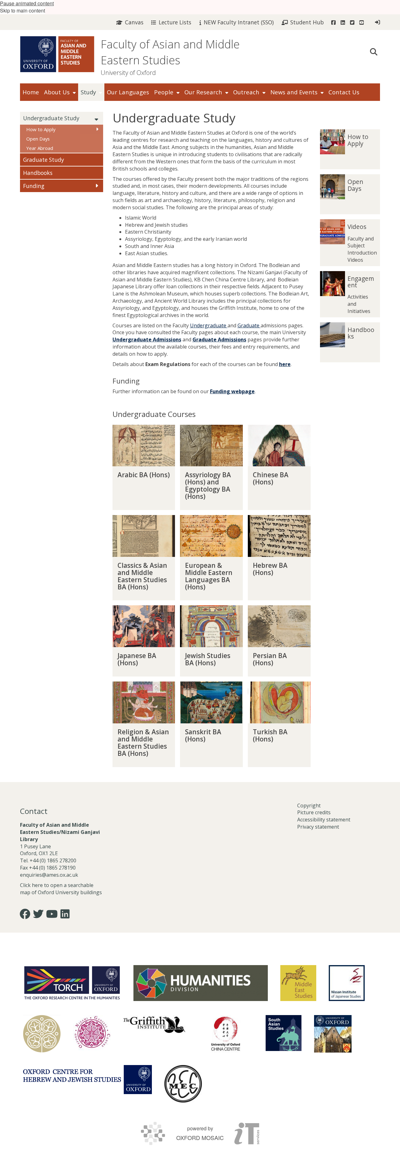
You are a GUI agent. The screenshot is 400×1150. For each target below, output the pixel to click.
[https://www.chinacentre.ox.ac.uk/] (225, 1034)
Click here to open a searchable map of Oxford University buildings (61, 889)
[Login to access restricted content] (377, 22)
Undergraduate (209, 325)
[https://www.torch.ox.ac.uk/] (72, 982)
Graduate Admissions (219, 339)
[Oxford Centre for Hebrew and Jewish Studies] (87, 1079)
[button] (374, 51)
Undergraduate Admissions (146, 339)
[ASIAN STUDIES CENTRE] (333, 1034)
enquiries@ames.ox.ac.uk (49, 874)
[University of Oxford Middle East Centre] (183, 1084)
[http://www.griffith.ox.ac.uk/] (154, 1024)
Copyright (309, 805)
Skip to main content (22, 10)
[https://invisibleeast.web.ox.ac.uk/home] (42, 1034)
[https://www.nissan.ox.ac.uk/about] (347, 983)
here (285, 364)
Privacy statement (318, 826)
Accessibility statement (323, 819)
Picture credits (314, 812)
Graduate (249, 325)
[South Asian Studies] (284, 1033)
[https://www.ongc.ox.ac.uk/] (92, 1034)
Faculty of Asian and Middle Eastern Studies (170, 52)
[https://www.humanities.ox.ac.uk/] (200, 983)
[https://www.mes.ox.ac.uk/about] (298, 983)
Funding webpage (232, 391)
